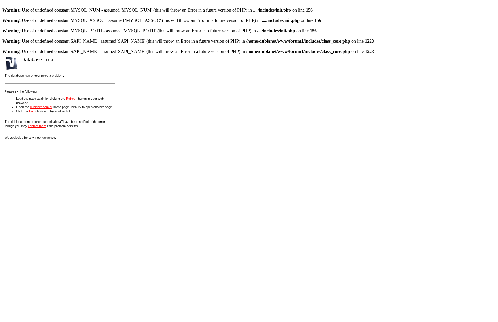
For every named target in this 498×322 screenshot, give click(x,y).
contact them (37, 126)
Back (32, 111)
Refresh (71, 98)
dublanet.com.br (41, 107)
